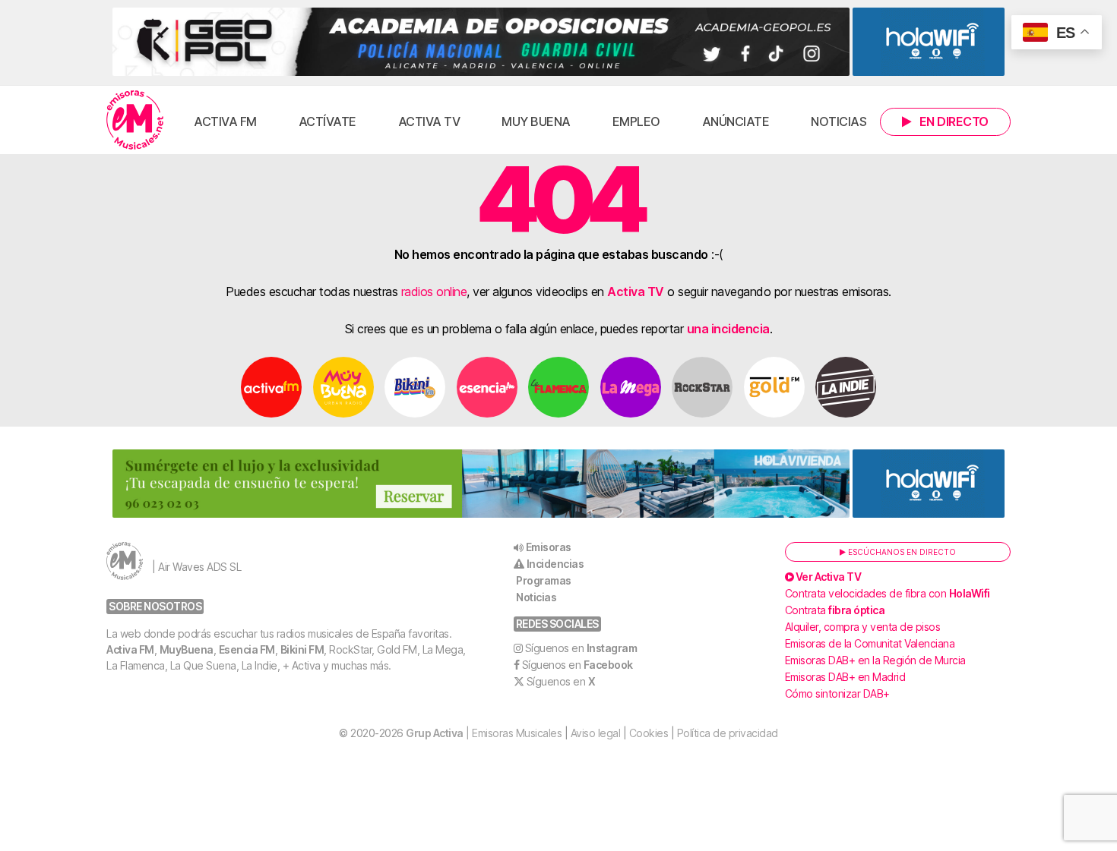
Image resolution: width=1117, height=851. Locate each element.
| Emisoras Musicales (484, 733)
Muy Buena (536, 121)
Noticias (838, 121)
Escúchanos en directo (901, 551)
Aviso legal (596, 733)
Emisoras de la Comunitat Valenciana (870, 643)
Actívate (327, 121)
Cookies (649, 733)
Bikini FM (302, 649)
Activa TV (429, 121)
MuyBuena (187, 649)
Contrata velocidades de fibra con (887, 593)
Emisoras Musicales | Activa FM (134, 120)
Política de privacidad (727, 733)
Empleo (636, 121)
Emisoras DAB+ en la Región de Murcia (875, 660)
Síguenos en (581, 647)
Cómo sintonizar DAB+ (837, 693)
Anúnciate (736, 121)
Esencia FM (247, 649)
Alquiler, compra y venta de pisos (863, 626)
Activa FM (225, 121)
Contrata (835, 610)
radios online (434, 291)
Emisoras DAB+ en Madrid (845, 676)
